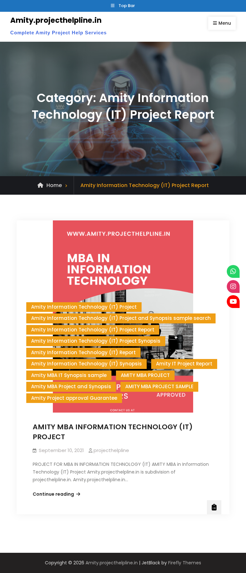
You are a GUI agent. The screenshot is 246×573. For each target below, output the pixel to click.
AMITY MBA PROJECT (145, 375)
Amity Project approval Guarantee (74, 398)
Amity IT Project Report (184, 363)
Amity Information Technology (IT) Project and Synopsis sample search (121, 318)
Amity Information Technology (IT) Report (83, 352)
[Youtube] (233, 301)
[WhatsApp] (233, 271)
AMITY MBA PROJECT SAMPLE (159, 386)
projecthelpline (111, 450)
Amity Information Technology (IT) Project (84, 307)
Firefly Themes (184, 563)
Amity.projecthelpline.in (56, 20)
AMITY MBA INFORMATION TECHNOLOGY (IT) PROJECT (113, 432)
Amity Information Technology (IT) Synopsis (86, 363)
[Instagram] (233, 286)
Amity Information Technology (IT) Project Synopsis (95, 341)
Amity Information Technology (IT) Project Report (92, 329)
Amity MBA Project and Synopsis (71, 386)
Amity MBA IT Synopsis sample (69, 375)
